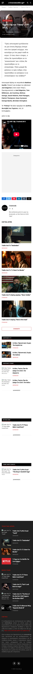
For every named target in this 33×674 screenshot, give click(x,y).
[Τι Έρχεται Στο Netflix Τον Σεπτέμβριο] (6, 561)
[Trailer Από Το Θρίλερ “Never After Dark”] (16, 309)
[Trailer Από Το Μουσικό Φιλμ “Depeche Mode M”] (6, 607)
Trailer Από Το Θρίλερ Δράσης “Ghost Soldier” (16, 295)
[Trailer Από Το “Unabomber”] (16, 234)
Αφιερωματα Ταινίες (8, 363)
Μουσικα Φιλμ (6, 419)
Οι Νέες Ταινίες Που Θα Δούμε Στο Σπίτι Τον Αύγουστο (20, 371)
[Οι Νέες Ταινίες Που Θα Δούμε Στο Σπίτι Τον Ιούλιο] (6, 382)
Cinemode (10, 32)
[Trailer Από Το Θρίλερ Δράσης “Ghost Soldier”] (16, 284)
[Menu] (3, 3)
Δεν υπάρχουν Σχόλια (9, 34)
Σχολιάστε (16, 329)
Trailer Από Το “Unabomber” (10, 245)
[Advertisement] (16, 173)
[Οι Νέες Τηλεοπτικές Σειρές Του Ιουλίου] (6, 354)
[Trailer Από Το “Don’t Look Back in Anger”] (6, 586)
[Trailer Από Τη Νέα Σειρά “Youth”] (6, 533)
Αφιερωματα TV (7, 338)
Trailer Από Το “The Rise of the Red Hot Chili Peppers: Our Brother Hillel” (21, 596)
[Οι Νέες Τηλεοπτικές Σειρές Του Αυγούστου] (6, 345)
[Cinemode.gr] (16, 2)
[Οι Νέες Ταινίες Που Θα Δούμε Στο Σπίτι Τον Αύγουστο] (6, 370)
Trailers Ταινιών (7, 20)
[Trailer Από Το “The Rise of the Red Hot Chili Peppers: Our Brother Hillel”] (6, 596)
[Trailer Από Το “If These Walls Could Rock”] (6, 427)
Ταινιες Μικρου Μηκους (9, 464)
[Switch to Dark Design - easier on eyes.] (30, 2)
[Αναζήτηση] (28, 3)
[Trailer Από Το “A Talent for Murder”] (16, 259)
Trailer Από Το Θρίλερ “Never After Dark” (15, 320)
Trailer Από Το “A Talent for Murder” (13, 270)
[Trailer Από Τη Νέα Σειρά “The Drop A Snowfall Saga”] (6, 471)
